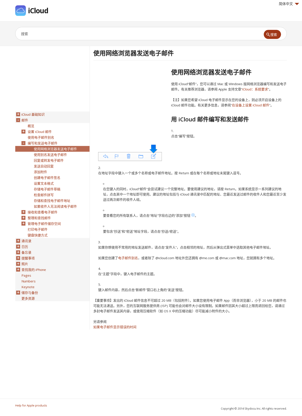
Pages (26, 275)
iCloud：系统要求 (255, 89)
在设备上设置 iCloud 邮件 (250, 105)
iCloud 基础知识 (33, 114)
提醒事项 (28, 258)
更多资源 (28, 298)
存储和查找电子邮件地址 (52, 200)
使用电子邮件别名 (41, 137)
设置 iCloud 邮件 (40, 131)
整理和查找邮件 (39, 218)
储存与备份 (29, 292)
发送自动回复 (44, 166)
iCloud (38, 10)
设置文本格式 (44, 183)
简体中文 (286, 3)
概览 (31, 126)
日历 (24, 246)
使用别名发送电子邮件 (50, 154)
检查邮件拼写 (44, 195)
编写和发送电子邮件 (42, 143)
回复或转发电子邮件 (49, 160)
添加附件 (40, 172)
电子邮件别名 (128, 258)
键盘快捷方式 (38, 235)
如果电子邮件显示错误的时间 (114, 327)
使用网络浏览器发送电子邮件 (55, 149)
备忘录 (26, 252)
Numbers (28, 281)
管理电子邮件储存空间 (44, 223)
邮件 (24, 120)
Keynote (27, 287)
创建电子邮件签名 (47, 177)
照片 (24, 264)
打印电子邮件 (38, 229)
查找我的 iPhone (33, 269)
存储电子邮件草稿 (47, 189)
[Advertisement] (130, 99)
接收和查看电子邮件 (42, 212)
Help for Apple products (31, 405)
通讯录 (26, 241)
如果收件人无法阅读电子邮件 (55, 206)
